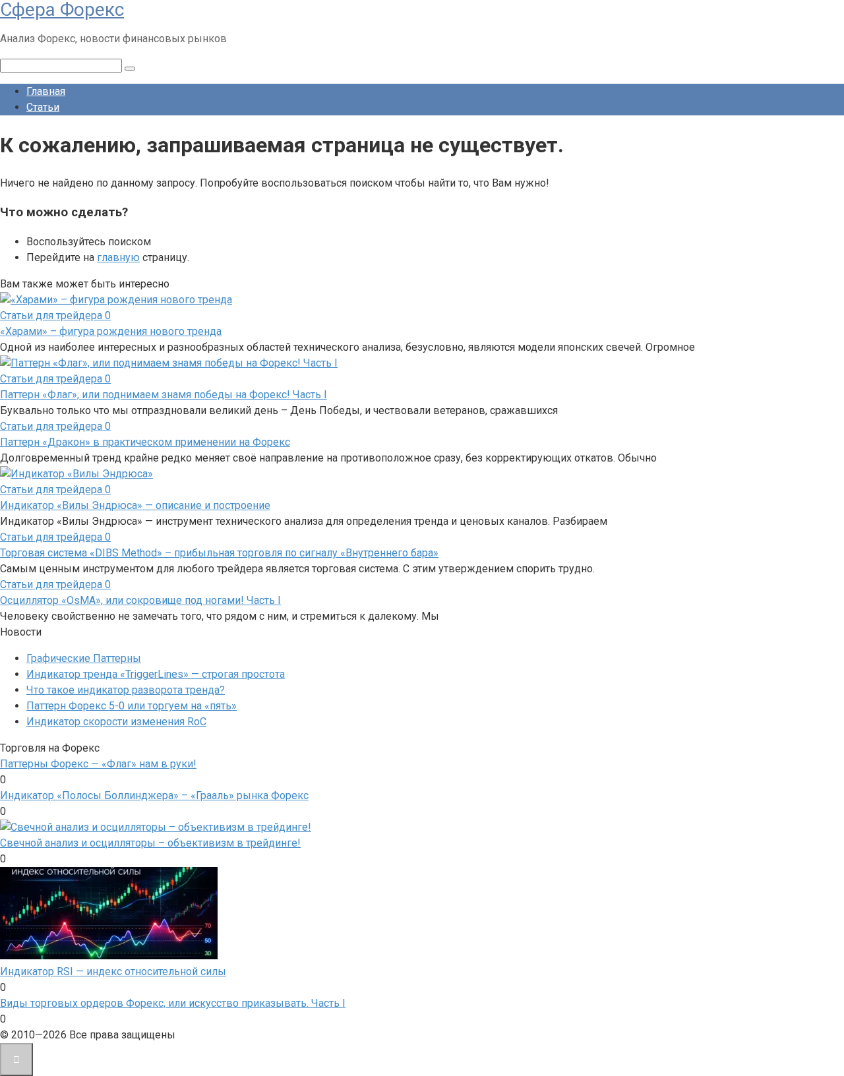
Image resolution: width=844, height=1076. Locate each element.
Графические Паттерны (83, 658)
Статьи (42, 107)
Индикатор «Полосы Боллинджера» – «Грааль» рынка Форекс (154, 795)
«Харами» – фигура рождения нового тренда (111, 331)
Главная (45, 91)
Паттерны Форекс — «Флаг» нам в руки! (98, 764)
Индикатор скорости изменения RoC (116, 721)
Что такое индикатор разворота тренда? (125, 690)
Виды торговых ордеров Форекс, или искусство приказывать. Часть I (173, 1003)
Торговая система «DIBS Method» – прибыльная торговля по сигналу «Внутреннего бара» (219, 553)
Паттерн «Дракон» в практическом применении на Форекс (145, 442)
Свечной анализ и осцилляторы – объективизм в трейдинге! (150, 843)
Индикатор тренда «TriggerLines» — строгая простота (155, 674)
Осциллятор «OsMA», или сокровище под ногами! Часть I (140, 600)
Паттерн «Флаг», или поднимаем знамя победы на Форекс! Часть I (163, 394)
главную (118, 257)
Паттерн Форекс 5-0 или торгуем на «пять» (131, 706)
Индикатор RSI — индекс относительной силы (113, 971)
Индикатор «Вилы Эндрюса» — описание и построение (135, 505)
